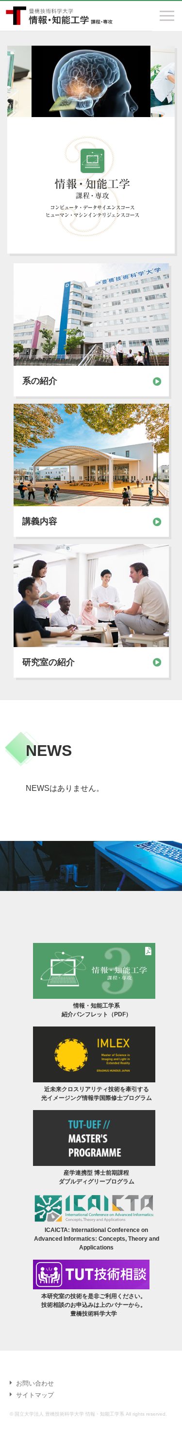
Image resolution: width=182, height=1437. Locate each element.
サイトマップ (35, 1395)
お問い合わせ (35, 1383)
